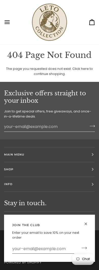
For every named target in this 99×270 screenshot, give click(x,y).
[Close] (88, 222)
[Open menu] (11, 22)
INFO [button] (8, 184)
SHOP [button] (8, 169)
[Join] (82, 248)
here (85, 68)
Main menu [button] (14, 154)
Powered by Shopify (23, 262)
